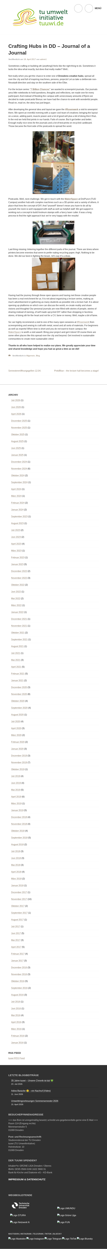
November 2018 (19, 824)
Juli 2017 (15, 926)
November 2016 (19, 974)
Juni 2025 (16, 448)
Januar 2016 (17, 1042)
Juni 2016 (16, 1008)
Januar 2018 (17, 885)
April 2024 (16, 489)
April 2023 (16, 544)
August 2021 (17, 646)
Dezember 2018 (19, 817)
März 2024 (16, 496)
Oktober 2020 (18, 701)
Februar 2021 (18, 673)
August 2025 (17, 441)
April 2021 (16, 667)
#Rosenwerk (71, 109)
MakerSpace (71, 199)
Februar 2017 (18, 954)
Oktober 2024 (18, 475)
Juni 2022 (16, 591)
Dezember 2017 (19, 892)
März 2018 (16, 878)
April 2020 (16, 728)
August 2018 (17, 844)
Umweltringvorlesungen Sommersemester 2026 (34, 1101)
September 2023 (19, 516)
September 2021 (19, 639)
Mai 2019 (15, 790)
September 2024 (19, 482)
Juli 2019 (15, 776)
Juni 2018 (16, 858)
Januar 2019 (17, 810)
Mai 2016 (15, 1015)
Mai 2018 (15, 865)
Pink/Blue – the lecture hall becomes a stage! (76, 371)
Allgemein (30, 356)
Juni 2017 (16, 933)
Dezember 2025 (19, 421)
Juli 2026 (15, 400)
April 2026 (16, 414)
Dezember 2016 (19, 967)
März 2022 (16, 605)
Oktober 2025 (18, 434)
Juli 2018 (15, 851)
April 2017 (16, 947)
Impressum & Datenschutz (26, 1179)
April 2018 (16, 872)
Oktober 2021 (18, 632)
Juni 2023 (16, 537)
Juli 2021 (15, 653)
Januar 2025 (17, 455)
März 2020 (16, 735)
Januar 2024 (17, 509)
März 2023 (16, 550)
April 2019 (16, 796)
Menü (98, 8)
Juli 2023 (15, 530)
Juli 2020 (15, 721)
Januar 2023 (17, 564)
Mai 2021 (15, 660)
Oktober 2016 (18, 981)
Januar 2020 (17, 749)
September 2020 (19, 708)
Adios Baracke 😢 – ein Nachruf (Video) (31, 1091)
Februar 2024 (18, 503)
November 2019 (19, 762)
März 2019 (16, 803)
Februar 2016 (18, 1036)
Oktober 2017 (18, 906)
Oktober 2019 (18, 769)
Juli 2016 (15, 1001)
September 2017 (19, 913)
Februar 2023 (18, 557)
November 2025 (19, 427)
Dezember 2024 (19, 462)
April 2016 (16, 1022)
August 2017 (17, 919)
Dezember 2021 (19, 619)
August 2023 (17, 523)
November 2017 (19, 899)
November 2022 (19, 578)
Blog (38, 356)
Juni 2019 (16, 783)
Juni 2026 (16, 407)
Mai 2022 (15, 598)
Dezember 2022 (19, 571)
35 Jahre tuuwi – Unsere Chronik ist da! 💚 (32, 1080)
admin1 (43, 59)
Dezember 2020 (19, 687)
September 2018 (19, 837)
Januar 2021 (17, 680)
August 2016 (17, 995)
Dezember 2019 (19, 755)
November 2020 (19, 694)
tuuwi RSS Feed (16, 1058)
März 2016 (16, 1029)
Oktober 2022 (18, 585)
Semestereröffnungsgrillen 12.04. (24, 371)
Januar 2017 (17, 960)
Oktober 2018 (18, 831)
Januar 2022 (17, 612)
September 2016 (19, 988)
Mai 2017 (15, 940)
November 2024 (19, 468)
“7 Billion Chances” (40, 89)
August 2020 (17, 714)
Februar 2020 (18, 742)
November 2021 (19, 626)
